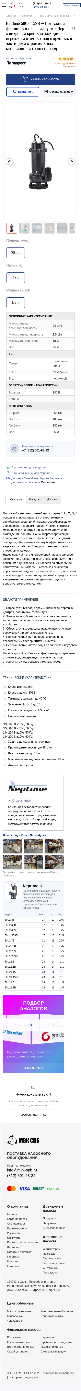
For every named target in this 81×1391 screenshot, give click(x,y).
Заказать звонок (71, 5)
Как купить (35, 499)
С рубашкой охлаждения (56, 1342)
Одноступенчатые (52, 1315)
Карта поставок (17, 1218)
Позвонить (25, 91)
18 (53, 982)
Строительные (52, 1258)
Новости (12, 1261)
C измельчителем (18, 1342)
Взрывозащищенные (20, 1346)
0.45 (61, 919)
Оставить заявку (61, 91)
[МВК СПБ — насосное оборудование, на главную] (12, 5)
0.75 (61, 940)
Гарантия (13, 1256)
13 (53, 940)
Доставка (52, 499)
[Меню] (3, 5)
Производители (17, 1228)
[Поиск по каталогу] (21, 5)
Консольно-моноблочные (56, 1311)
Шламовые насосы (52, 1239)
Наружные (49, 1223)
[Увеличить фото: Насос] (40, 162)
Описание (16, 499)
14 (53, 961)
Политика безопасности (22, 1242)
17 (43, 919)
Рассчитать (48, 482)
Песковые (49, 1253)
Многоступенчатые (19, 1311)
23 (43, 961)
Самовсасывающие (53, 1351)
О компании (17, 1206)
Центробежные (20, 1303)
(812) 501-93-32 (42, 3)
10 (53, 919)
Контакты (13, 1266)
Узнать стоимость (44, 79)
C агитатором (51, 1248)
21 (43, 940)
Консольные (15, 1315)
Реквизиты (13, 1233)
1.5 (62, 982)
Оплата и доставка (19, 1251)
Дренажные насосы (53, 1208)
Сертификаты (16, 1223)
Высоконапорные (54, 1227)
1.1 (62, 961)
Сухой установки (18, 1351)
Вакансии (13, 1247)
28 (43, 982)
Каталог (12, 1214)
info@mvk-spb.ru (42, 7)
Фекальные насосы (24, 1330)
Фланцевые (14, 1320)
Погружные (50, 1218)
